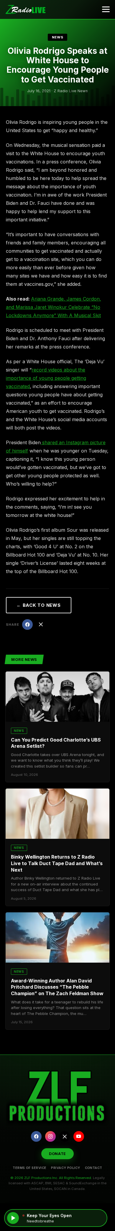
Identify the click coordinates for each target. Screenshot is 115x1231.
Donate (57, 1153)
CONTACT (93, 1168)
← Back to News (39, 605)
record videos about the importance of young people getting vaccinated (46, 378)
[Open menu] (106, 9)
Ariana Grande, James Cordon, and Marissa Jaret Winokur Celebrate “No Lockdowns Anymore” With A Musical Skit (53, 307)
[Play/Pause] (13, 1218)
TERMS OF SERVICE (29, 1168)
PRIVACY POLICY (65, 1168)
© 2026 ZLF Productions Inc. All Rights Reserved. (51, 1178)
